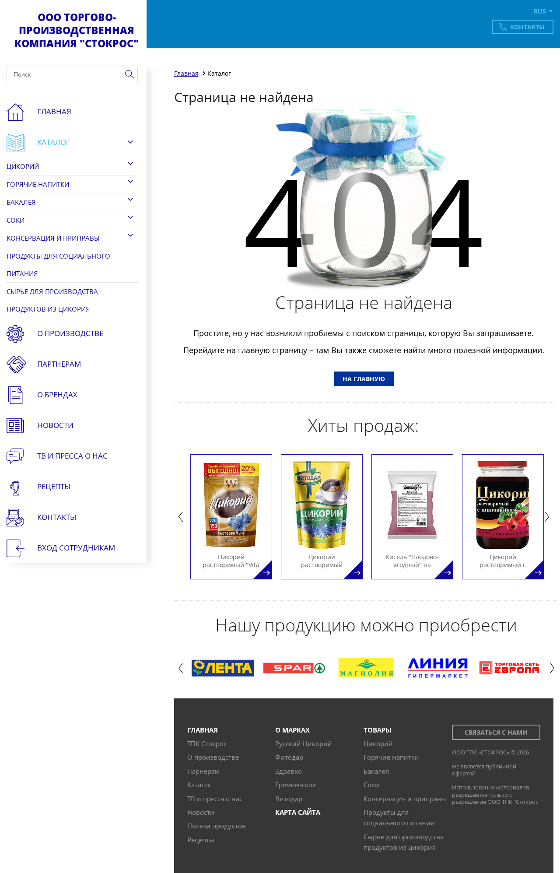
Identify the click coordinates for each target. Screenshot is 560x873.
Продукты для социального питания (58, 265)
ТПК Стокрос (207, 743)
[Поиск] (129, 74)
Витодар (288, 798)
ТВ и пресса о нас (214, 798)
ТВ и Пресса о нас (72, 456)
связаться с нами (496, 732)
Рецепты (54, 486)
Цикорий (23, 166)
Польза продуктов (216, 825)
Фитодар (289, 757)
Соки (15, 220)
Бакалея (21, 202)
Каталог (53, 142)
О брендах (57, 394)
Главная (54, 111)
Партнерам (59, 364)
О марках (292, 730)
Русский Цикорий (303, 743)
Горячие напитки (38, 184)
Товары (378, 730)
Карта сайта (297, 812)
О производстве (70, 333)
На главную (364, 379)
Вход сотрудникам (76, 548)
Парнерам (203, 771)
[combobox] (543, 11)
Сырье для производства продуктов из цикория (52, 300)
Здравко (288, 771)
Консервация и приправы (53, 238)
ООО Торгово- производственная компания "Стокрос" (76, 30)
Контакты (527, 27)
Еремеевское (295, 784)
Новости (55, 425)
